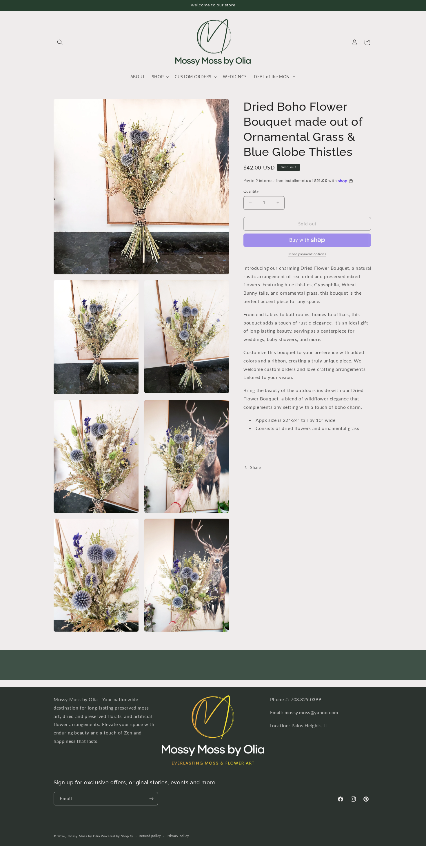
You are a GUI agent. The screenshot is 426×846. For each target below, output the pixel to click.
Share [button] (255, 467)
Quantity (251, 191)
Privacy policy (178, 836)
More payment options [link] (307, 254)
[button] (60, 42)
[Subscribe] (151, 798)
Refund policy (150, 836)
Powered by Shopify (117, 836)
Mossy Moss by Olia (84, 836)
